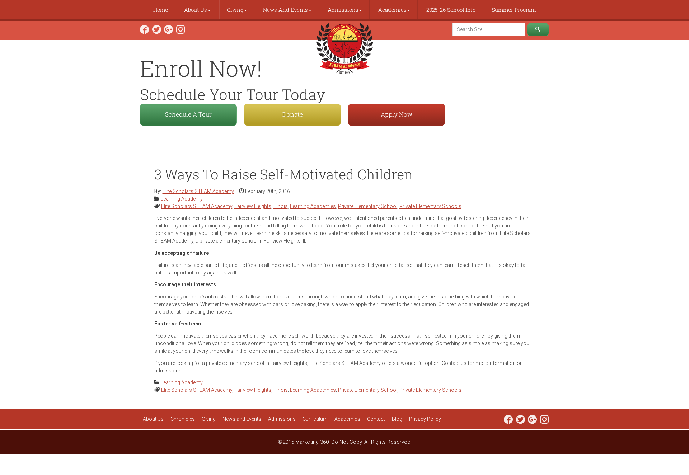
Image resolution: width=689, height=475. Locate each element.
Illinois (280, 206)
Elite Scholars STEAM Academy (196, 206)
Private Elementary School (367, 206)
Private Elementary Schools (430, 206)
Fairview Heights (252, 206)
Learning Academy (182, 199)
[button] (197, 9)
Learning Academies (313, 206)
